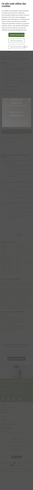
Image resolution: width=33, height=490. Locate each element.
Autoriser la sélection (16, 41)
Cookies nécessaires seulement (17, 47)
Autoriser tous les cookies (17, 35)
